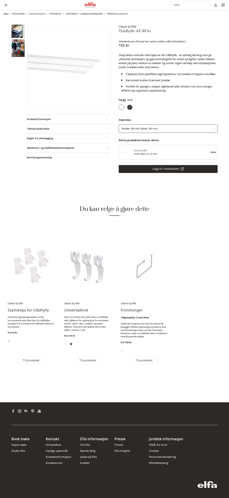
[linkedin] (26, 411)
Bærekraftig (88, 451)
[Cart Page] (223, 5)
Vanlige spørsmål (57, 451)
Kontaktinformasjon (58, 457)
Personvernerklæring (162, 457)
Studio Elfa (18, 451)
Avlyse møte (18, 445)
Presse (118, 445)
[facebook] (13, 411)
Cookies (154, 451)
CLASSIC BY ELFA (37, 13)
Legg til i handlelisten (166, 168)
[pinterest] (33, 411)
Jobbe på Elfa (88, 457)
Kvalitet (85, 463)
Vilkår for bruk (158, 445)
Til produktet (31, 360)
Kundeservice (54, 463)
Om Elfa (85, 445)
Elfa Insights (122, 451)
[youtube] (40, 411)
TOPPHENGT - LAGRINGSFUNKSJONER (84, 13)
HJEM (5, 13)
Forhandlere (53, 445)
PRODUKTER (18, 13)
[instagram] (20, 411)
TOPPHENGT (55, 13)
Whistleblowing (158, 463)
